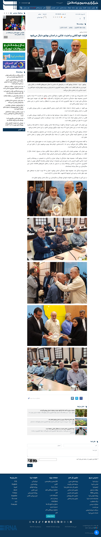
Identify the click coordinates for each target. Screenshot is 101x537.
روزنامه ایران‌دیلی (32, 493)
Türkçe (14, 493)
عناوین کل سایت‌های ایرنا (71, 487)
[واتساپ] (30, 522)
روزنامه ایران (34, 484)
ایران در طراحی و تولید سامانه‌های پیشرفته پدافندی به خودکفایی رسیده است (13, 114)
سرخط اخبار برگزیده (72, 484)
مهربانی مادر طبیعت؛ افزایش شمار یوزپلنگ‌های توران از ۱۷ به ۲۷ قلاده (14, 124)
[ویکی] (33, 522)
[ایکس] (67, 522)
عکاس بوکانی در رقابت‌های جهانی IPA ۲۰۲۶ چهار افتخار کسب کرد (14, 76)
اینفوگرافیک (54, 501)
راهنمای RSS (94, 493)
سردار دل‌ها (54, 487)
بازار (28, 8)
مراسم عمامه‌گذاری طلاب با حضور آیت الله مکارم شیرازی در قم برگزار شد (13, 92)
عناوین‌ (93, 8)
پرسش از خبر (54, 498)
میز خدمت (95, 507)
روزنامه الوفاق (33, 487)
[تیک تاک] (39, 522)
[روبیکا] (64, 522)
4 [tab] (4, 13)
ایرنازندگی (34, 481)
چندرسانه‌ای (39, 8)
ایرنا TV (32, 8)
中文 (15, 481)
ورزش (80, 8)
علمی (57, 8)
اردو (16, 501)
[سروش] (49, 522)
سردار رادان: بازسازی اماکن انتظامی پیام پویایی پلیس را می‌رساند (14, 101)
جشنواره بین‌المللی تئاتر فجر (51, 511)
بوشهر (39, 14)
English (14, 484)
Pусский (14, 499)
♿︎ (96, 532)
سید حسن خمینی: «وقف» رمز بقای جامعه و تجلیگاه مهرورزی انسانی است (13, 87)
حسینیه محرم (54, 507)
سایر (22, 8)
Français (14, 504)
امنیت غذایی (63, 28)
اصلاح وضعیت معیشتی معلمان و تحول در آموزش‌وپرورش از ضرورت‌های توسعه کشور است (13, 107)
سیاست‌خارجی (63, 8)
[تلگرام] (71, 522)
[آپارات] (61, 522)
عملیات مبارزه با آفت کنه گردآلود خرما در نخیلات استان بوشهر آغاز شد (57, 411)
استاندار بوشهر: (83, 32)
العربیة (15, 487)
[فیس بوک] (42, 522)
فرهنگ (69, 8)
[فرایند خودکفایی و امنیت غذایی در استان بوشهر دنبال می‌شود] (57, 60)
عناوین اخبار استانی (72, 490)
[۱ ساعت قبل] (14, 22)
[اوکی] (36, 522)
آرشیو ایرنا (95, 487)
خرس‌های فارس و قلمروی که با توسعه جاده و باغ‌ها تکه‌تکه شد (15, 119)
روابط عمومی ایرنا (93, 496)
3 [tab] (6, 13)
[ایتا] (52, 522)
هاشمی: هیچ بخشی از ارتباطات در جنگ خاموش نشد (15, 34)
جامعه (73, 8)
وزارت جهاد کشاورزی (80, 28)
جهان (77, 8)
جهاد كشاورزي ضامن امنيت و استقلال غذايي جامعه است (60, 429)
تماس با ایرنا (94, 484)
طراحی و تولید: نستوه (90, 528)
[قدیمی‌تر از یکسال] (81, 413)
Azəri (15, 490)
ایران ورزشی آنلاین (32, 496)
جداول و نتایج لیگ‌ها (52, 504)
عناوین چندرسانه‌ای (72, 499)
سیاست (89, 8)
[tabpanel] (14, 27)
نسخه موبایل (50, 516)
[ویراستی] (45, 522)
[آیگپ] (55, 522)
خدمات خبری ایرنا (93, 513)
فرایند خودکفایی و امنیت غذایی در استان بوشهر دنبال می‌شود (58, 36)
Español (14, 496)
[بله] (58, 522)
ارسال (30, 465)
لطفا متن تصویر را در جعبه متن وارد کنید (87, 459)
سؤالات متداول (94, 490)
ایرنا (82, 3)
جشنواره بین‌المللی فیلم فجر (51, 491)
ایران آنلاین (34, 490)
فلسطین (53, 8)
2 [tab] (8, 13)
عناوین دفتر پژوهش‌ (72, 496)
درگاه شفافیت (94, 501)
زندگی (25, 8)
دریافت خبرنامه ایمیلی (92, 510)
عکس (44, 8)
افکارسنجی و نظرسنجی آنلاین (51, 482)
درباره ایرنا (95, 481)
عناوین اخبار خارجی (72, 493)
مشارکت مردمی (94, 504)
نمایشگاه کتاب (54, 495)
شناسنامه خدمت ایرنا (92, 499)
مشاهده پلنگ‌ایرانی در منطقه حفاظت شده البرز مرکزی (13, 97)
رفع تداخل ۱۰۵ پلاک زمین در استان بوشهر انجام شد (61, 420)
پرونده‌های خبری (73, 481)
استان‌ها (48, 8)
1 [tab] (11, 13)
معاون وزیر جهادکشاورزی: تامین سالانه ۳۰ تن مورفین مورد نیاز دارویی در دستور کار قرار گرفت (13, 82)
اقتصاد (84, 8)
